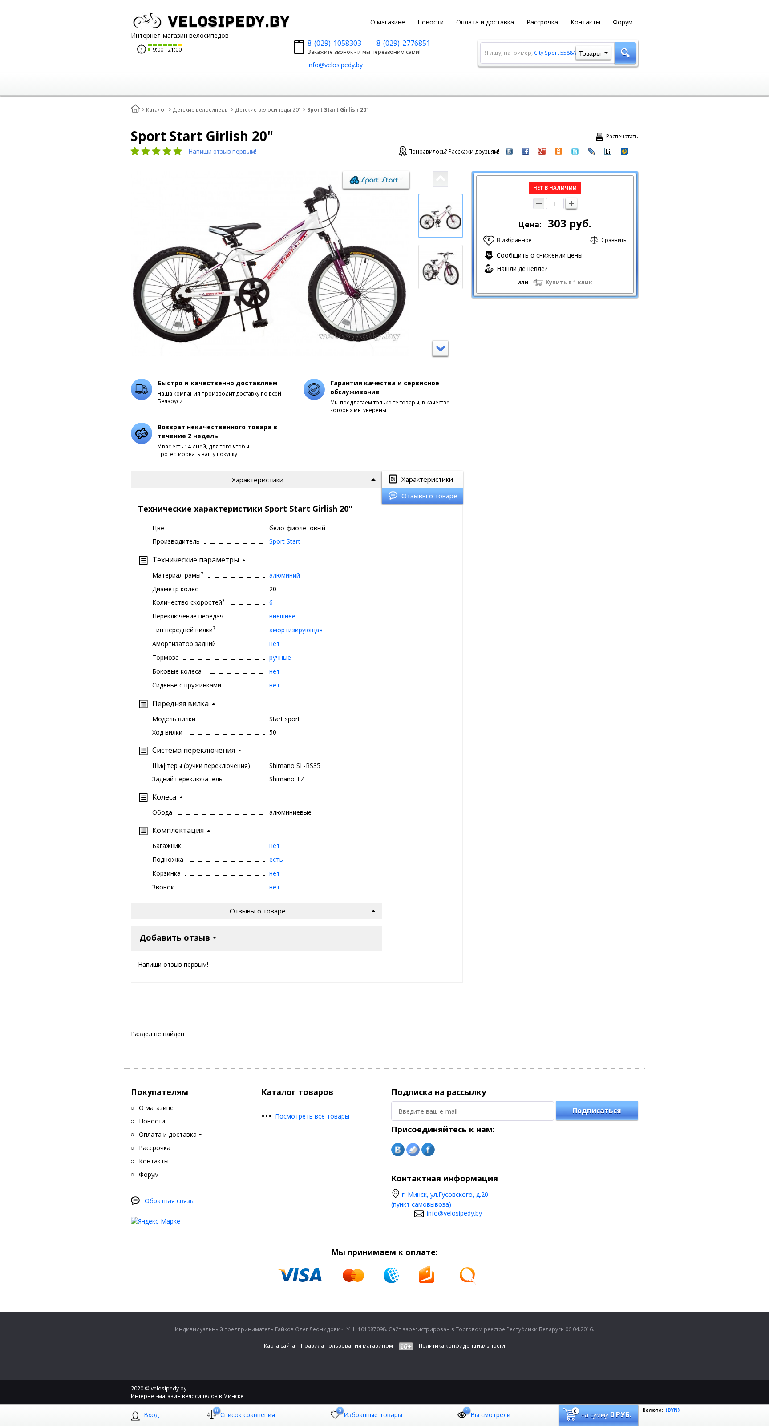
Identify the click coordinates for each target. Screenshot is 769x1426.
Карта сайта (279, 1345)
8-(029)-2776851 (403, 43)
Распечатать (622, 136)
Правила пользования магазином (347, 1345)
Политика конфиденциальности (462, 1345)
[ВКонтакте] (398, 1149)
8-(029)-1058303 (334, 43)
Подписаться (596, 1110)
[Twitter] (413, 1149)
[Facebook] (428, 1149)
